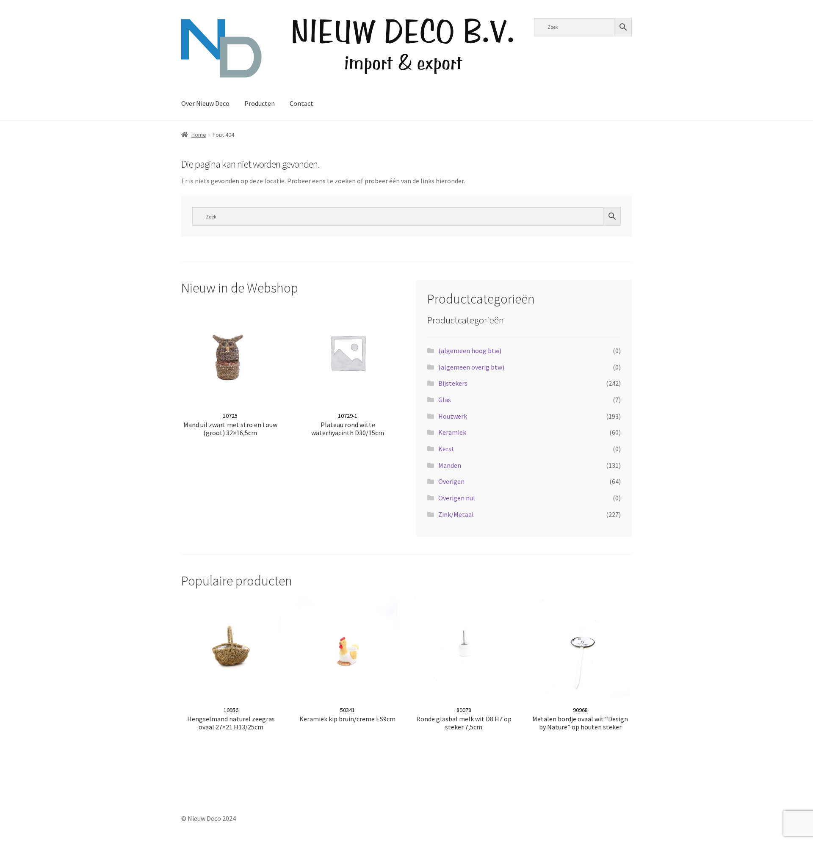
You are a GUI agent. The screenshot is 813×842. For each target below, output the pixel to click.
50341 (347, 714)
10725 (230, 424)
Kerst (446, 448)
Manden (449, 465)
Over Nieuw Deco (205, 103)
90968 (580, 718)
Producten (259, 103)
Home (198, 134)
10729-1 (347, 424)
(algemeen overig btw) (471, 367)
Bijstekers (452, 383)
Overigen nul (456, 498)
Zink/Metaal (456, 514)
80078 (464, 718)
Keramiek (452, 432)
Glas (444, 399)
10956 (231, 718)
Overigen (451, 481)
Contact (301, 103)
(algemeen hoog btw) (469, 350)
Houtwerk (452, 416)
